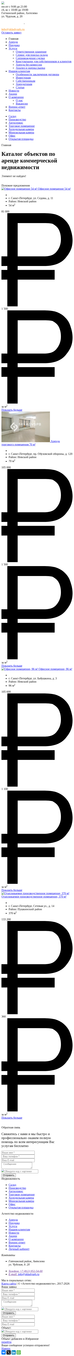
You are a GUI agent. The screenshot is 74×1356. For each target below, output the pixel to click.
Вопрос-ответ (17, 106)
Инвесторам (23, 77)
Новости (14, 90)
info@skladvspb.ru (28, 1274)
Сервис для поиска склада (32, 54)
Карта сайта (8, 1283)
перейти (6, 1342)
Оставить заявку (11, 32)
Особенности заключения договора (37, 74)
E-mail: (13, 1274)
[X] (8, 1352)
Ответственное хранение (31, 51)
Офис (12, 135)
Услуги (13, 48)
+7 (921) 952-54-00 (12, 22)
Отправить (8, 1175)
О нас (19, 100)
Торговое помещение (22, 126)
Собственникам (25, 80)
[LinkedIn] (13, 1352)
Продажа (14, 45)
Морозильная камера (21, 132)
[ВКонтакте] (3, 1352)
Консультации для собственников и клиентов (43, 61)
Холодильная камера (21, 129)
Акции (13, 93)
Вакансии (22, 103)
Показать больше (11, 409)
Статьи (20, 87)
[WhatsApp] (19, 1352)
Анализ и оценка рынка (30, 67)
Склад (12, 116)
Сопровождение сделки (30, 58)
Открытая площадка (21, 138)
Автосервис (16, 122)
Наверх (5, 1348)
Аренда (13, 41)
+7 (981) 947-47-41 (12, 26)
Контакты (15, 110)
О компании (16, 97)
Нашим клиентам (19, 71)
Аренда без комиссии (29, 64)
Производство (17, 119)
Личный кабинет (19, 1248)
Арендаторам (24, 84)
